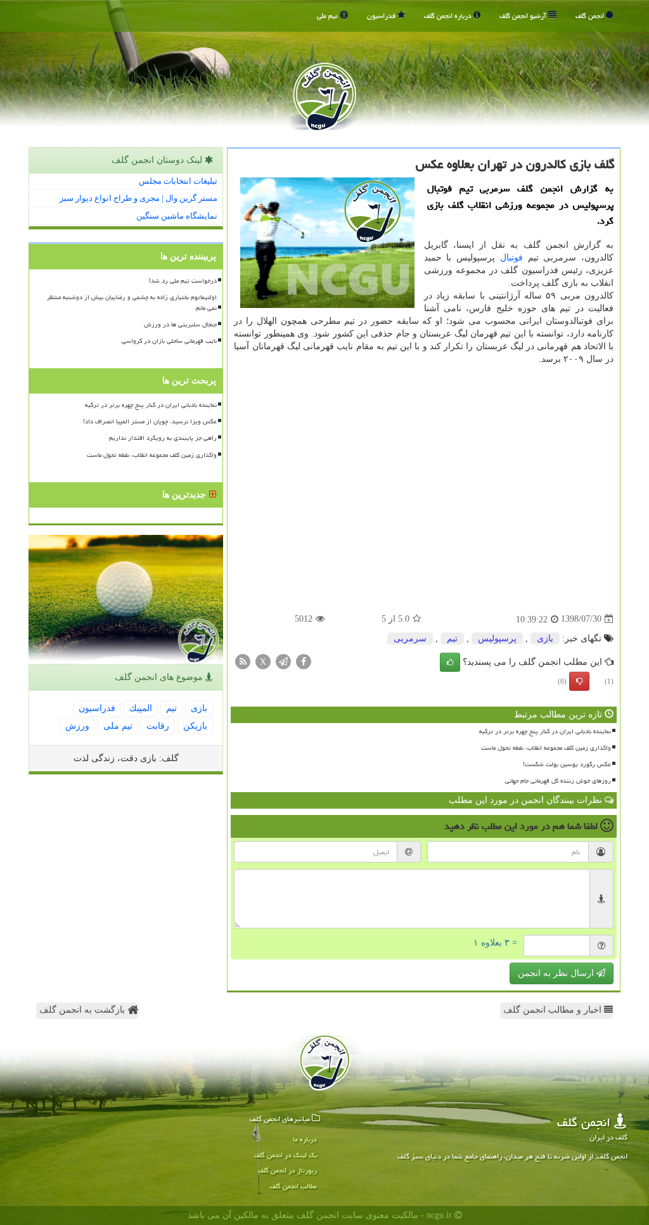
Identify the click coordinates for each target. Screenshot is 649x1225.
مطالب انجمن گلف (293, 1186)
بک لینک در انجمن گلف (285, 1155)
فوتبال (511, 257)
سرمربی (410, 638)
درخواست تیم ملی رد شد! (183, 280)
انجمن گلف (590, 15)
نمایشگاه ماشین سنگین (176, 216)
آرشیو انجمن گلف (523, 15)
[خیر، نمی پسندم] (579, 681)
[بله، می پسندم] (450, 662)
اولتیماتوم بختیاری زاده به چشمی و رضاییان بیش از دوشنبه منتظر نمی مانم (132, 302)
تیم (452, 638)
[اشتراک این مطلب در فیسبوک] (303, 660)
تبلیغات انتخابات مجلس (178, 181)
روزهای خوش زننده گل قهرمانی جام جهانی (558, 780)
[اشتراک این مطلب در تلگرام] (283, 660)
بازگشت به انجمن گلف (83, 1010)
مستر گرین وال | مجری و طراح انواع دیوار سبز (138, 198)
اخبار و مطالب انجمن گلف (553, 1010)
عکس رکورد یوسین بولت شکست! (567, 764)
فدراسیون (382, 15)
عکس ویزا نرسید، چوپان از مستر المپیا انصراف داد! (150, 421)
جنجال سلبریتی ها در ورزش (180, 324)
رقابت (157, 726)
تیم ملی (328, 15)
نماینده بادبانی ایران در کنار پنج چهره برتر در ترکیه (545, 731)
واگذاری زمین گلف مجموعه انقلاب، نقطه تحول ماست (546, 747)
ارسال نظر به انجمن (557, 973)
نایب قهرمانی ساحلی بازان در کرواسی (169, 341)
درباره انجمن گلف (448, 15)
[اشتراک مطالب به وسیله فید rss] (243, 660)
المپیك (140, 708)
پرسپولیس (497, 638)
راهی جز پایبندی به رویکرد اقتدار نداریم (163, 438)
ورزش (77, 726)
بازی (545, 638)
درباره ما (305, 1139)
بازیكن (195, 726)
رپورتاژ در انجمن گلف (287, 1170)
